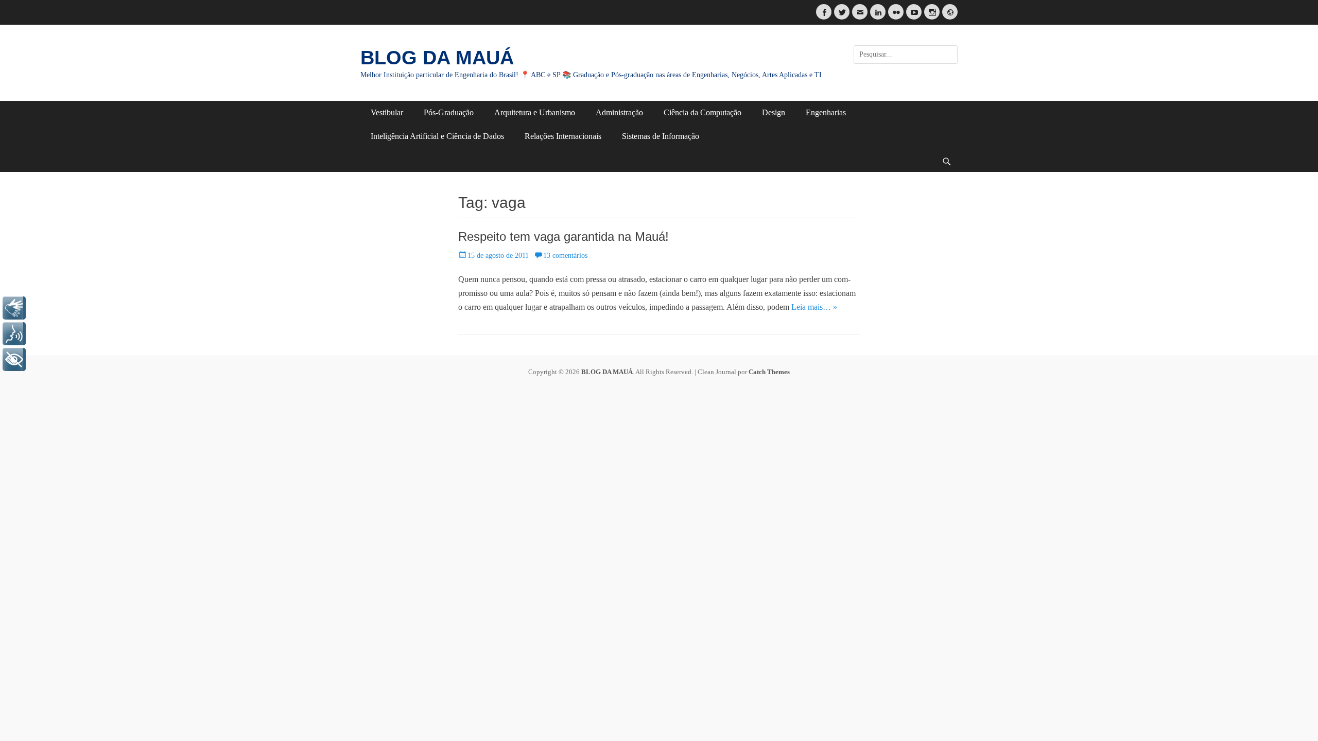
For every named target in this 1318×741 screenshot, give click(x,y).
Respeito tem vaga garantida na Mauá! (563, 236)
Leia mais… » (814, 307)
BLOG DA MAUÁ (437, 57)
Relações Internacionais (563, 136)
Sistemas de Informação (660, 136)
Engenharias (826, 112)
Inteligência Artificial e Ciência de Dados (437, 136)
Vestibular (387, 112)
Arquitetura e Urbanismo (534, 112)
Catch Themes (769, 372)
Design (773, 112)
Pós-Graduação (449, 112)
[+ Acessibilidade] (14, 359)
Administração (619, 112)
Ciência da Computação (702, 112)
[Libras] (14, 308)
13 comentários (565, 255)
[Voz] (14, 333)
